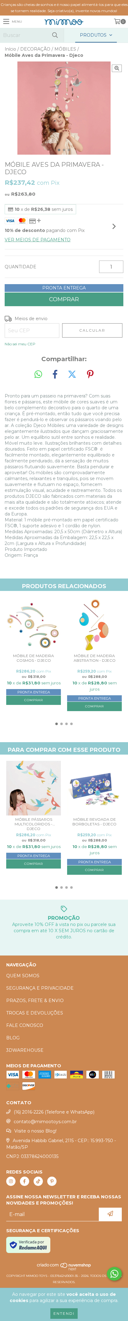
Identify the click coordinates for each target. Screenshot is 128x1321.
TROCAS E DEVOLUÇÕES (34, 1013)
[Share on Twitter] (72, 374)
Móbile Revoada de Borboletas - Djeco (94, 821)
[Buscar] (54, 35)
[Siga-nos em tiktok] (38, 1181)
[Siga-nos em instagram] (11, 1181)
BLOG (13, 1038)
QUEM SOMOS (22, 975)
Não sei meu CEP (20, 344)
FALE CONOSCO (24, 1025)
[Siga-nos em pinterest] (52, 1181)
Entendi (64, 1313)
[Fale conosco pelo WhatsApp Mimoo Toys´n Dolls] (114, 1274)
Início (10, 49)
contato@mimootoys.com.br (45, 1121)
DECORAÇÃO (35, 49)
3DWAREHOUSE (24, 1050)
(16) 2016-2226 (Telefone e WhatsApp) (54, 1112)
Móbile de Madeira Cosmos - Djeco (33, 658)
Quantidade (20, 267)
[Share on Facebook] (55, 374)
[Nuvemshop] (64, 1270)
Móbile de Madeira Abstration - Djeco (95, 658)
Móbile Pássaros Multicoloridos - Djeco (34, 824)
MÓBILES (65, 49)
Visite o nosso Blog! (35, 1131)
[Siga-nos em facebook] (24, 1181)
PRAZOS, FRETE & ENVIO (35, 1000)
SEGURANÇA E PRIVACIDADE (40, 988)
